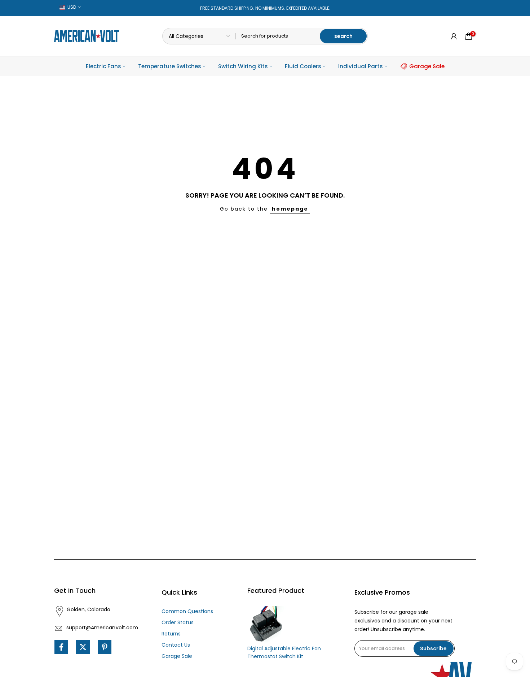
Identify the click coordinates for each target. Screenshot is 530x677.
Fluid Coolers (303, 66)
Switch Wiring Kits (243, 66)
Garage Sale (427, 66)
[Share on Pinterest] (104, 647)
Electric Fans (103, 66)
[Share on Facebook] (61, 647)
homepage (290, 208)
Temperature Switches (169, 66)
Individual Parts (360, 66)
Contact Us (176, 644)
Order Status (178, 622)
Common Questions (187, 611)
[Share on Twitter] (83, 647)
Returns (171, 633)
